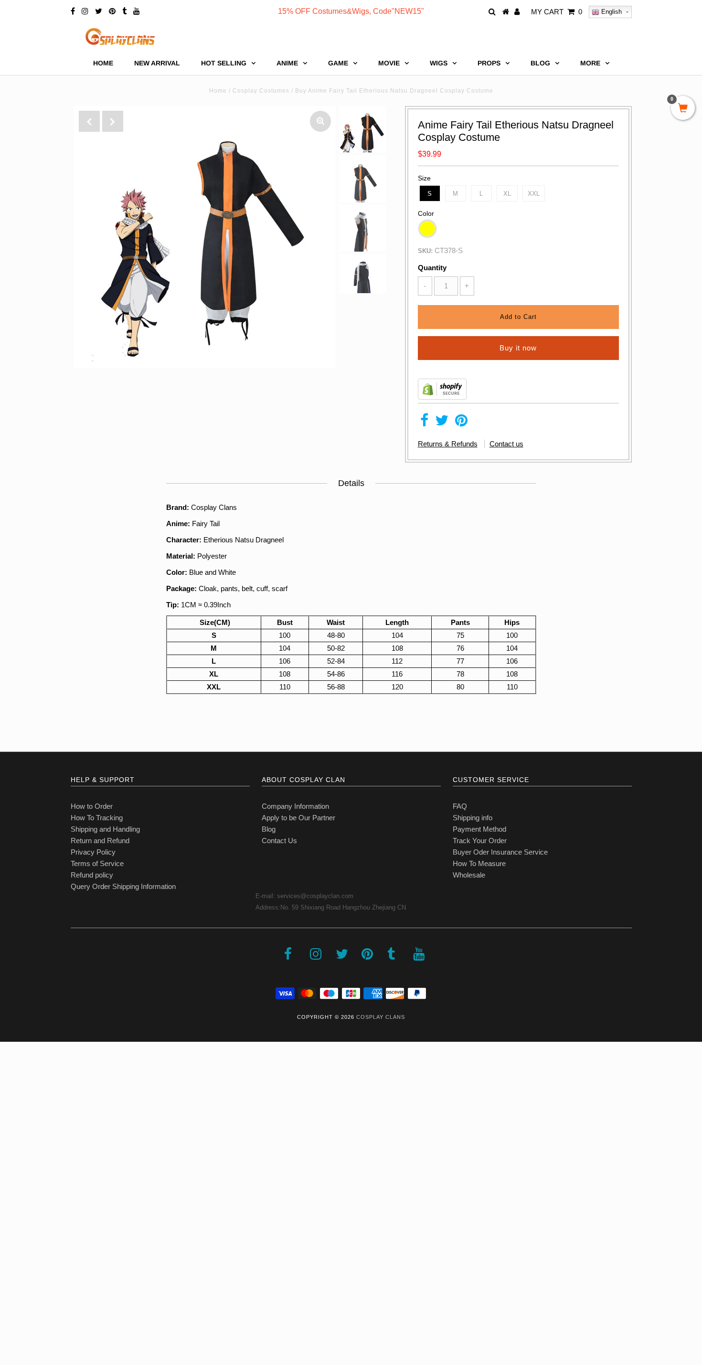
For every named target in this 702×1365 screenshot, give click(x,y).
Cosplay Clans (380, 1017)
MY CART (556, 12)
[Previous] (89, 121)
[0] (683, 109)
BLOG (540, 63)
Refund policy (92, 875)
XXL (534, 193)
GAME (338, 63)
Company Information (295, 806)
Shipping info (472, 818)
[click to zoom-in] (320, 121)
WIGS (438, 63)
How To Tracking (97, 818)
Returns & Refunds (448, 444)
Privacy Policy (93, 852)
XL (507, 193)
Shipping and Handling (105, 829)
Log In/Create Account (48, 1295)
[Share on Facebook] (424, 423)
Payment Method (479, 829)
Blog (269, 829)
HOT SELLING (223, 63)
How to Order (92, 806)
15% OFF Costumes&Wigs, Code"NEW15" (351, 11)
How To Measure (479, 863)
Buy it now (518, 348)
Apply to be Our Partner (298, 818)
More (590, 63)
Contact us (506, 444)
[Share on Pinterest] (461, 423)
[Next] (112, 121)
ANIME (287, 63)
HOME (103, 63)
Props (489, 63)
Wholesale (469, 875)
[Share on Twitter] (441, 423)
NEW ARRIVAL (157, 63)
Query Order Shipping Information (123, 886)
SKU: (425, 250)
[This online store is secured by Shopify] (442, 397)
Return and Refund (100, 840)
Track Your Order (480, 840)
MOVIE (389, 63)
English (610, 11)
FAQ (460, 806)
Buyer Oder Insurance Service (500, 852)
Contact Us (279, 840)
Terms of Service (97, 863)
